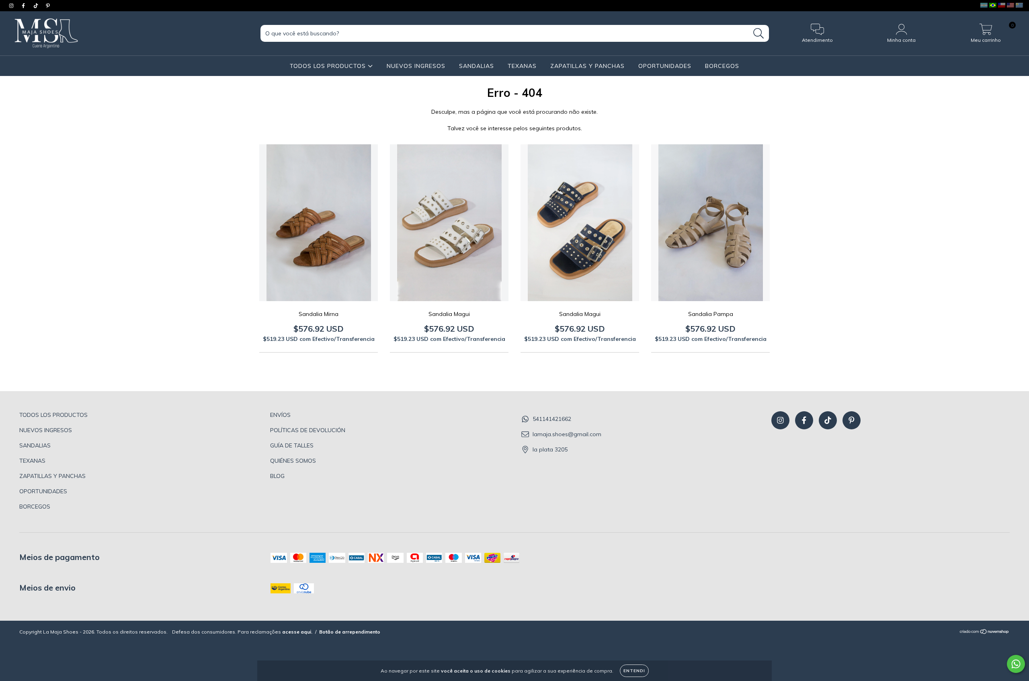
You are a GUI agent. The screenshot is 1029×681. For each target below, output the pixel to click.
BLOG (277, 476)
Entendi (634, 670)
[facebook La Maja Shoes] (24, 5)
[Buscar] (758, 33)
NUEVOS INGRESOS (416, 66)
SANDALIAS (476, 66)
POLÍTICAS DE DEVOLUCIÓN (307, 430)
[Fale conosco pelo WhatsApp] (1016, 664)
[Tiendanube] (984, 633)
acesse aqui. (297, 632)
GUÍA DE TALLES (292, 445)
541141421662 (552, 419)
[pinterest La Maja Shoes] (48, 5)
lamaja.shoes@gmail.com (567, 434)
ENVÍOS (280, 414)
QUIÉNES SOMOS (293, 460)
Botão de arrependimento (349, 632)
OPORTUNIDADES (664, 66)
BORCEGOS (722, 66)
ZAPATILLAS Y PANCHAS (587, 66)
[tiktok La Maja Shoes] (37, 5)
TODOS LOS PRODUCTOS (329, 66)
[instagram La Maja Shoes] (12, 5)
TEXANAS (522, 66)
